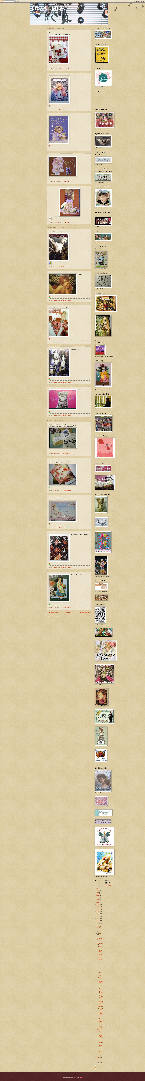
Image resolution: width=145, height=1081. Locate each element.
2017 (97, 904)
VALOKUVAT (108, 885)
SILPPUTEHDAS (50, 7)
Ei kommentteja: (67, 68)
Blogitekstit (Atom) (54, 616)
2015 (97, 909)
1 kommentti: (66, 109)
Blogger (81, 1077)
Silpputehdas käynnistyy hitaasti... (100, 1046)
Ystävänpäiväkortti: (100, 1003)
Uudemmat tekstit (53, 613)
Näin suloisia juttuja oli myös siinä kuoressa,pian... (100, 1023)
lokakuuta (100, 930)
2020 (97, 897)
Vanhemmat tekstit (85, 613)
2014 (97, 911)
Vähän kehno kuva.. (99, 974)
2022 (97, 893)
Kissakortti (100, 1006)
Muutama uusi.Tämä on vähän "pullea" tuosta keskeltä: (99, 951)
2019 (97, 899)
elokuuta (100, 933)
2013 (97, 913)
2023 (97, 890)
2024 (97, 888)
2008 (97, 1057)
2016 (97, 906)
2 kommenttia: (66, 453)
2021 (97, 895)
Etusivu (68, 613)
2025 (97, 886)
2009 (97, 923)
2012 (97, 916)
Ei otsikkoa (99, 959)
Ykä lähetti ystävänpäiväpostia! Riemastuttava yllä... (100, 1012)
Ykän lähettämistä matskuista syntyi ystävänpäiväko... (100, 994)
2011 (97, 918)
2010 (97, 920)
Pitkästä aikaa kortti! (99, 1053)
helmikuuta (100, 943)
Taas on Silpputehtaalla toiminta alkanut (100, 980)
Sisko (97, 1065)
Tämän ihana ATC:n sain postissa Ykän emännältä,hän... (100, 1035)
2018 (97, 902)
